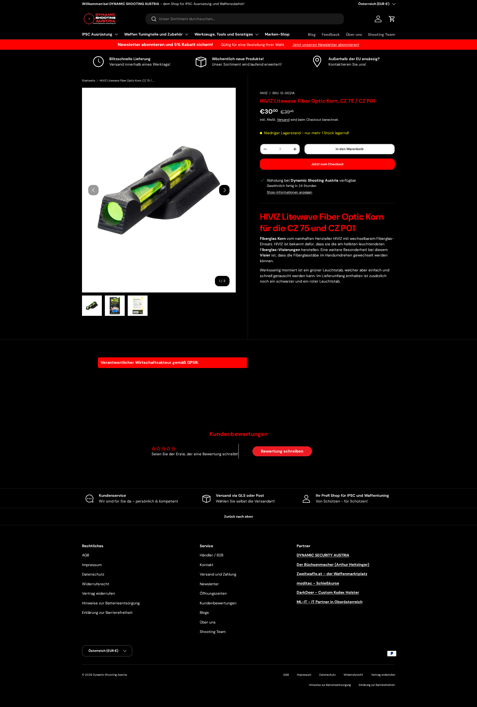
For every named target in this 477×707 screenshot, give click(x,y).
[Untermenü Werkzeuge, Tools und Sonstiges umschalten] (257, 34)
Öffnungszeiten (213, 593)
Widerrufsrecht (95, 584)
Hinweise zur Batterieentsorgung (111, 603)
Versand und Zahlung (218, 574)
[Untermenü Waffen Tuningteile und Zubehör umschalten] (187, 34)
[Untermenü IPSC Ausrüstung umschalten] (116, 34)
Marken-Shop (277, 34)
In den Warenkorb (350, 149)
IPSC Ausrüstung (97, 34)
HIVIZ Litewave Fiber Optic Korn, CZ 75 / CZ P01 (128, 80)
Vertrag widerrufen (98, 593)
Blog (312, 34)
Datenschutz (93, 574)
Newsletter (209, 584)
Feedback (331, 34)
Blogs (204, 612)
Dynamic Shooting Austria (110, 674)
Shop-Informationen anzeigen (289, 192)
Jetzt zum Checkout (327, 164)
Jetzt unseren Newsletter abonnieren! (325, 44)
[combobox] (245, 18)
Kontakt (206, 564)
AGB (85, 555)
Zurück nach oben (238, 516)
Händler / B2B (211, 555)
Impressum (92, 564)
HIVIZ (264, 93)
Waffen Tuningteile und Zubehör (153, 34)
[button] (392, 18)
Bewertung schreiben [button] (282, 451)
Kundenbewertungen (218, 603)
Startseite (88, 80)
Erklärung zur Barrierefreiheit (107, 612)
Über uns (354, 34)
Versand (283, 120)
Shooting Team (381, 34)
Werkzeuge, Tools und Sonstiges (224, 34)
